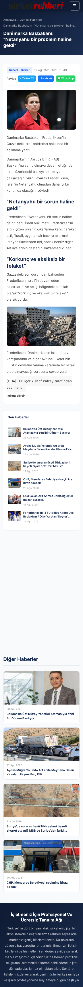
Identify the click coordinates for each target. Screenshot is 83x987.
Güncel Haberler (31, 19)
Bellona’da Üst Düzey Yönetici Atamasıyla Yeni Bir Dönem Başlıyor (46, 430)
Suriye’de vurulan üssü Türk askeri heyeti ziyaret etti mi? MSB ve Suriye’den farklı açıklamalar (46, 466)
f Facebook (45, 78)
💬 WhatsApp (66, 78)
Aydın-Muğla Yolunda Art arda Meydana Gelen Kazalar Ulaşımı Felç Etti (47, 449)
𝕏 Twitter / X (26, 78)
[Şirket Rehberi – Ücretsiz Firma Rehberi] (36, 6)
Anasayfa (9, 19)
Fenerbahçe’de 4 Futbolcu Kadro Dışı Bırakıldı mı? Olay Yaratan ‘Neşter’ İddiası (48, 516)
